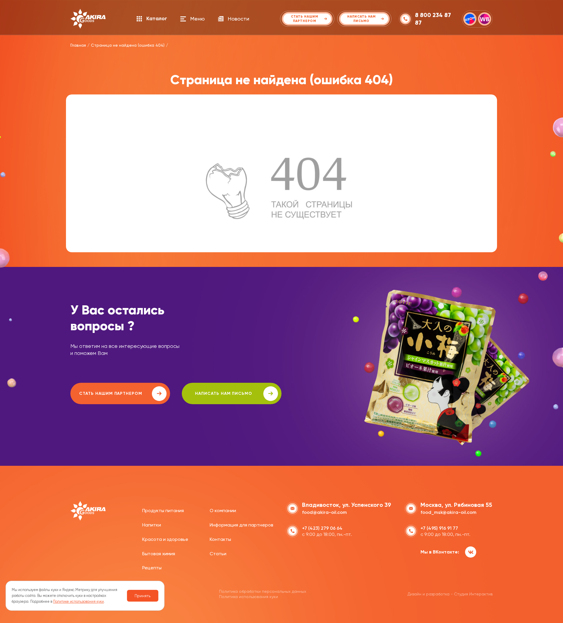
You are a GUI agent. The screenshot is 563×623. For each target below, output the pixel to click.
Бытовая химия (158, 553)
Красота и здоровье (165, 539)
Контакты (220, 539)
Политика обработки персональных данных (262, 591)
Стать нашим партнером (110, 393)
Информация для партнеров (241, 525)
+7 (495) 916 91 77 (439, 528)
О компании (223, 510)
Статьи (218, 553)
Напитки (151, 525)
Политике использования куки (78, 601)
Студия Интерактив (473, 594)
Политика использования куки (248, 596)
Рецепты (152, 567)
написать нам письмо (223, 393)
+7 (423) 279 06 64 (322, 528)
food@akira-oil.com (324, 512)
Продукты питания (163, 510)
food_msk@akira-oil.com (448, 512)
